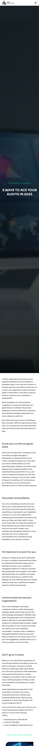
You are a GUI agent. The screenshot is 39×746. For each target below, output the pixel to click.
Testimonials (14, 183)
